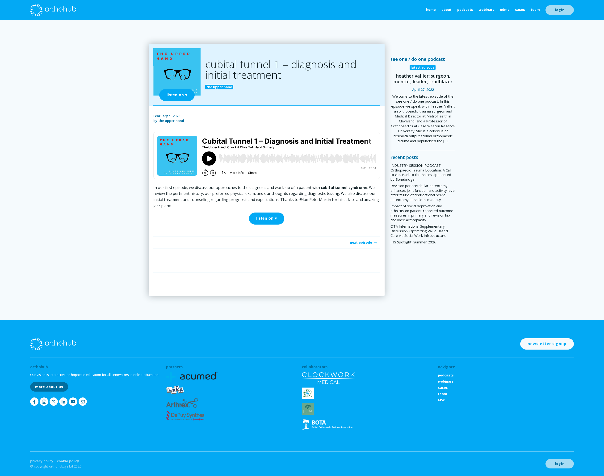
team (535, 9)
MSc (441, 400)
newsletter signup (547, 343)
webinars (486, 9)
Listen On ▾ (177, 95)
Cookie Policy (68, 461)
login (560, 10)
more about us (49, 386)
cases (520, 9)
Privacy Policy (41, 461)
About (446, 9)
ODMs (504, 9)
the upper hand (171, 120)
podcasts (465, 9)
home (431, 9)
